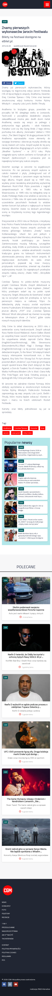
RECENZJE (5, 917)
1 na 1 (4, 923)
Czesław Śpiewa (21, 428)
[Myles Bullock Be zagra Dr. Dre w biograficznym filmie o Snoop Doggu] (10, 502)
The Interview (7, 938)
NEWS (4, 902)
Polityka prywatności (11, 948)
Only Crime (27, 433)
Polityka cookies (9, 952)
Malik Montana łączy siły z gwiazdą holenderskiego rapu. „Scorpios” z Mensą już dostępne (30, 536)
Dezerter (34, 428)
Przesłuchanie (8, 927)
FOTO (4, 909)
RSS (3, 960)
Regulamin (6, 956)
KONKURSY (6, 906)
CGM (5, 580)
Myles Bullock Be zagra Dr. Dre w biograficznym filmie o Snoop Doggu (30, 508)
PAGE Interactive (44, 989)
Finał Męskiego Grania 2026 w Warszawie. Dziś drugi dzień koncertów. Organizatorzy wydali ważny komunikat (30, 454)
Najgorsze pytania (10, 931)
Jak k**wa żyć (7, 935)
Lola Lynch (16, 433)
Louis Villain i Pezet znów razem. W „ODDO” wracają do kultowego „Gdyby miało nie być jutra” (30, 522)
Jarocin (6, 433)
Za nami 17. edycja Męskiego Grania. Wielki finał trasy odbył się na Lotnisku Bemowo (31, 466)
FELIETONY (6, 913)
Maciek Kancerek (30, 46)
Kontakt (5, 945)
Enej (42, 428)
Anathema (7, 428)
